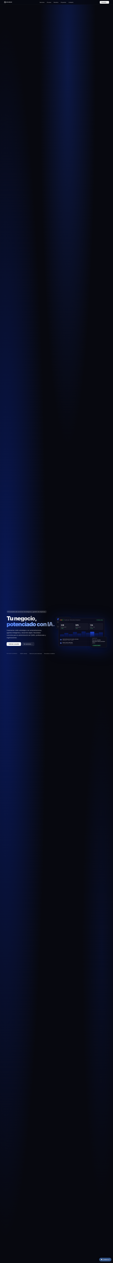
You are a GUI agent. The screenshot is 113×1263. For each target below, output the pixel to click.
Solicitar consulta (14, 644)
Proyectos (63, 2)
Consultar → (104, 2)
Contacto (71, 2)
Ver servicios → (28, 644)
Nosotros (56, 2)
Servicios (42, 2)
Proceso (49, 2)
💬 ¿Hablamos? (105, 1259)
